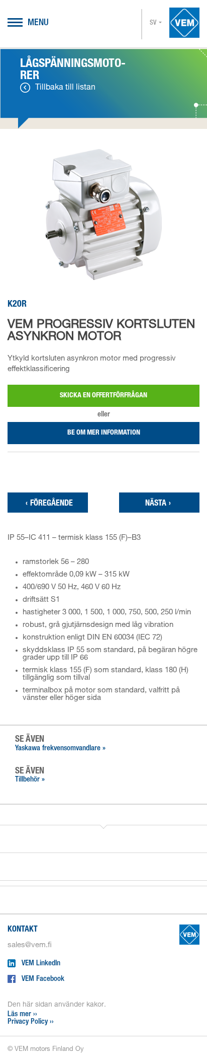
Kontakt (23, 930)
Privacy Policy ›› (31, 1022)
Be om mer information (103, 433)
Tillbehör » (30, 780)
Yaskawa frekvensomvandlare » (60, 748)
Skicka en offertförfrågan (103, 395)
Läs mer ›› (22, 1014)
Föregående (49, 504)
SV (153, 23)
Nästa (158, 504)
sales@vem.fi (30, 945)
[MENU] (15, 23)
